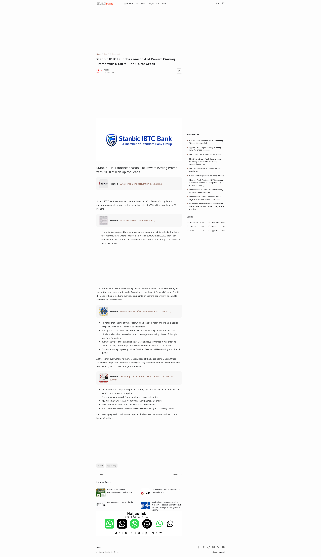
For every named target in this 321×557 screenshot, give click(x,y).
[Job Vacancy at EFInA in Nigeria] (100, 509)
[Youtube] (223, 548)
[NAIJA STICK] (105, 3)
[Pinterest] (218, 548)
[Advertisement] (160, 29)
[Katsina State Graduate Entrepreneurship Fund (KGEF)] (100, 496)
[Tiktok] (208, 548)
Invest (213, 226)
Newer (176, 474)
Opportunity (128, 3)
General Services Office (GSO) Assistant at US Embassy (145, 311)
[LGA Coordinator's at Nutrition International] (103, 187)
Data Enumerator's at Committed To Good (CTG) (166, 490)
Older (101, 474)
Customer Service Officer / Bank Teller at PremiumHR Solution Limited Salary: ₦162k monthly (206, 206)
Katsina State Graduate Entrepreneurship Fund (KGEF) (119, 490)
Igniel (222, 552)
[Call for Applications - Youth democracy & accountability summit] (103, 381)
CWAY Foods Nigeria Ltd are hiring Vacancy (206, 175)
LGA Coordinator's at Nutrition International (140, 183)
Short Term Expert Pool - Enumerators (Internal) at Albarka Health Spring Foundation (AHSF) (205, 161)
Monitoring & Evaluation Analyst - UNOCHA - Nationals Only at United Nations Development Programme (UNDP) (166, 506)
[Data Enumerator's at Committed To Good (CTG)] (145, 496)
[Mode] (217, 3)
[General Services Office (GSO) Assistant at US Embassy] (103, 314)
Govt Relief (140, 3)
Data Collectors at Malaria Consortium (205, 154)
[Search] (223, 3)
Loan (164, 3)
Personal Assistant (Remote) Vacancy (137, 220)
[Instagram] (213, 548)
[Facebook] (198, 548)
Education (194, 222)
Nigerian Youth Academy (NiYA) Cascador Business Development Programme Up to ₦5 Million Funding (206, 182)
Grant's (100, 466)
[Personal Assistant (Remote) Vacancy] (103, 224)
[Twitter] (203, 548)
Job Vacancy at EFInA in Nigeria (120, 502)
